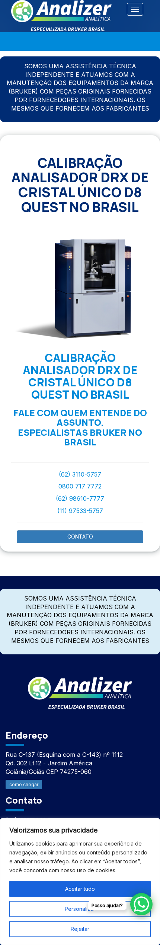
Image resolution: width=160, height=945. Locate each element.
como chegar (23, 784)
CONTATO (80, 536)
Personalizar (80, 909)
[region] (80, 881)
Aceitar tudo (80, 889)
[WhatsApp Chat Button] (141, 904)
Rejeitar (80, 929)
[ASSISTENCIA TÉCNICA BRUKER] (80, 688)
